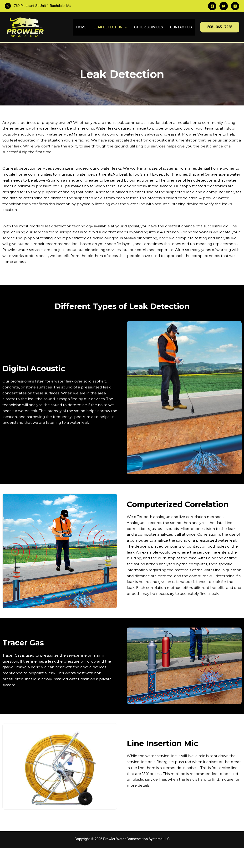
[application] (124, 27)
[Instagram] (235, 6)
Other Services (148, 27)
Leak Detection (108, 27)
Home (81, 27)
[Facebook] (212, 6)
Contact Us (181, 27)
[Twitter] (223, 6)
